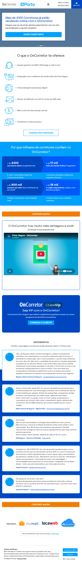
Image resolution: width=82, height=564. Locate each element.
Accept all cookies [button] (70, 550)
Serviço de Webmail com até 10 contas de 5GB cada (39, 99)
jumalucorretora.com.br (37, 467)
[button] (69, 559)
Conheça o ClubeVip (41, 322)
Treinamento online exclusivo (29, 122)
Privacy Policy (22, 558)
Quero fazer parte (33, 34)
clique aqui (55, 533)
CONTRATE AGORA (41, 214)
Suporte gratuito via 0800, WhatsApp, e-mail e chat (38, 65)
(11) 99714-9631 (63, 5)
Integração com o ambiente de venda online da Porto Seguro (42, 76)
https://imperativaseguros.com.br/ (42, 489)
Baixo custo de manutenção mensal (32, 110)
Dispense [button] (70, 554)
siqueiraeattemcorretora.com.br (55, 377)
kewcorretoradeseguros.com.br (58, 409)
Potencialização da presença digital (32, 88)
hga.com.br (46, 438)
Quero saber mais (41, 280)
